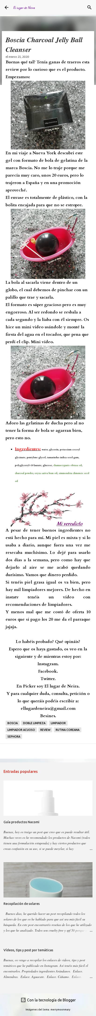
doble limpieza (34, 723)
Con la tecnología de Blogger (51, 1000)
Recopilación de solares (21, 904)
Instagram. (48, 664)
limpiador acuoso (21, 729)
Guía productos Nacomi (21, 822)
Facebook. (48, 671)
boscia (12, 723)
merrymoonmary (60, 1009)
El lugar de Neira (24, 7)
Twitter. (48, 679)
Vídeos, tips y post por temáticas (28, 950)
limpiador (58, 723)
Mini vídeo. (42, 342)
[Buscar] (89, 7)
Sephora (13, 736)
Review (45, 729)
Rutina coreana (67, 729)
